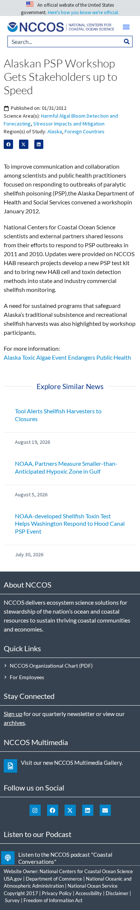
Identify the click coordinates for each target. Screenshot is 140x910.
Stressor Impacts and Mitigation (69, 123)
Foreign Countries (85, 131)
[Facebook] (52, 810)
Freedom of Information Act (53, 900)
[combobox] (64, 41)
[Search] (127, 41)
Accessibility (88, 893)
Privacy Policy (57, 893)
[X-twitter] (70, 810)
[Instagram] (35, 810)
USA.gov (13, 879)
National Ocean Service (93, 886)
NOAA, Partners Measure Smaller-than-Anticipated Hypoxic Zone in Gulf (66, 467)
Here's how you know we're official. (83, 12)
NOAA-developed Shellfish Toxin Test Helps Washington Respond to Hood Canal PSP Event (70, 523)
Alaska (54, 131)
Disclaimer (117, 893)
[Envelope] (105, 810)
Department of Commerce (54, 879)
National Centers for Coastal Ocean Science (86, 871)
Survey (12, 900)
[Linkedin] (87, 810)
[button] (126, 26)
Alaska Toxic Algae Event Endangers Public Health (67, 357)
